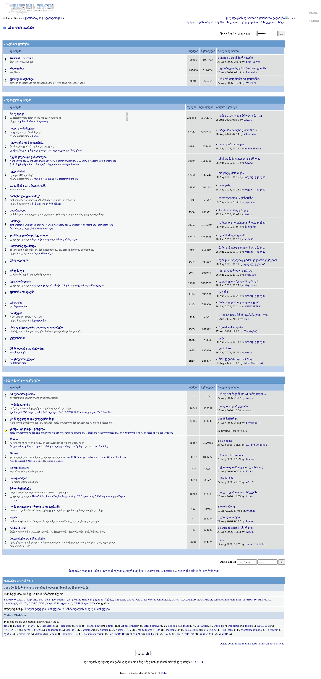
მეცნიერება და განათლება (28, 157)
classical (104, 629)
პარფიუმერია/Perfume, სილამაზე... (242, 247)
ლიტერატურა (57, 150)
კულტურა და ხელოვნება (27, 142)
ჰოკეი (26, 228)
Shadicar (87, 599)
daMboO (71, 629)
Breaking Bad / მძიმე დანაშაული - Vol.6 (244, 314)
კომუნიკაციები (20, 404)
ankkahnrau (53, 629)
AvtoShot (250, 510)
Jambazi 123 (70, 633)
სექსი (35, 136)
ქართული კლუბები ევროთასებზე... (242, 222)
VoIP (76, 412)
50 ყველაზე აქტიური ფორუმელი (196, 570)
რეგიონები (20, 306)
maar (186, 625)
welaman (88, 629)
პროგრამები (18, 478)
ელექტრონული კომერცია (69, 446)
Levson (250, 459)
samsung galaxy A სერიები (236, 527)
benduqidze (163, 599)
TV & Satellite (104, 412)
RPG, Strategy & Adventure (85, 457)
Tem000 (218, 599)
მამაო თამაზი (255, 544)
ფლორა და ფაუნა (22, 291)
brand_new (93, 625)
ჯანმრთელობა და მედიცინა (29, 235)
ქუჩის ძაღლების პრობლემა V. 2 (240, 115)
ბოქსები (37, 285)
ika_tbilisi (228, 629)
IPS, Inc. (164, 673)
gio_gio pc (210, 629)
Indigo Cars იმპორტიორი (236, 57)
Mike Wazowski (253, 363)
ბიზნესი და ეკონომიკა (25, 196)
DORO (175, 599)
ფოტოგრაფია (18, 150)
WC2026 (251, 82)
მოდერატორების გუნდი (85, 570)
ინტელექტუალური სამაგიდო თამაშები (36, 327)
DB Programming (85, 496)
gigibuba (249, 201)
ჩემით (109, 599)
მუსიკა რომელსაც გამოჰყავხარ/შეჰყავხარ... (249, 260)
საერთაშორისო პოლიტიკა (33, 121)
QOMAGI (206, 599)
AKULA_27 (11, 629)
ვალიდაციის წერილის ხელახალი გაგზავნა (255, 18)
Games (14, 453)
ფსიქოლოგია (19, 260)
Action (66, 457)
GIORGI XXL (37, 603)
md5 (19, 625)
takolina (172, 625)
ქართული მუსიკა (68, 178)
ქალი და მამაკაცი (22, 128)
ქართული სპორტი (34, 224)
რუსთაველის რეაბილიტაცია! (239, 302)
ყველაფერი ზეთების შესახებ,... (240, 281)
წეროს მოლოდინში (232, 235)
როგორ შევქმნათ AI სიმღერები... (243, 393)
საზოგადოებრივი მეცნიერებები (97, 160)
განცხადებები (18, 352)
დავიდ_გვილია (254, 177)
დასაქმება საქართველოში (28, 185)
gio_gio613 (73, 599)
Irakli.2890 (205, 633)
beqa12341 (52, 603)
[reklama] (127, 116)
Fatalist (61, 599)
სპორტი (15, 221)
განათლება (40, 164)
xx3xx (131, 599)
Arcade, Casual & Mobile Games (26, 460)
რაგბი (49, 224)
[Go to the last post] (218, 57)
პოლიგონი (16, 446)
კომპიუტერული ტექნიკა (24, 432)
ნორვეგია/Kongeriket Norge (236, 359)
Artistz (248, 214)
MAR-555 (263, 625)
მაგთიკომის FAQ (37, 412)
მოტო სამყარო (63, 285)
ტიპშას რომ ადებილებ (234, 210)
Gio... (139, 599)
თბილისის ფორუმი (21, 27)
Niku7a (23, 603)
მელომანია (17, 171)
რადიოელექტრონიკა (65, 160)
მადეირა (250, 226)
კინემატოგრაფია (38, 150)
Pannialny (252, 72)
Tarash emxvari (152, 625)
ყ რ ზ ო (135, 633)
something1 (10, 603)
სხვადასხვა (166, 432)
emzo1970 (10, 599)
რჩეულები (268, 22)
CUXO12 (186, 599)
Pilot (78, 625)
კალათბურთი (106, 224)
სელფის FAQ (55, 412)
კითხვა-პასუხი (230, 517)
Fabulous (233, 625)
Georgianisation (19, 467)
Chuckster (250, 134)
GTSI (77, 603)
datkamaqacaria (93, 633)
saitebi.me (226, 440)
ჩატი (281, 22)
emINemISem (185, 633)
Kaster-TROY (124, 629)
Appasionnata (129, 625)
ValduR (222, 633)
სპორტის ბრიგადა (42, 228)
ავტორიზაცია (32, 18)
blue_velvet (253, 61)
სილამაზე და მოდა (23, 245)
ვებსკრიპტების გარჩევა (39, 446)
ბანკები (36, 203)
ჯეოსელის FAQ (18, 412)
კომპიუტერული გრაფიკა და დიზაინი (35, 506)
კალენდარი (249, 22)
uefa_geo (50, 599)
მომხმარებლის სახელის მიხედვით (87, 609)
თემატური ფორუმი (18, 100)
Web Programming (104, 496)
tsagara (65, 625)
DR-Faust (151, 633)
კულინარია (17, 338)
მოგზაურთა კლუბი (22, 359)
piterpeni (24, 633)
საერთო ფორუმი (17, 44)
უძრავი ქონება (146, 432)
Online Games (107, 457)
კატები (223, 291)
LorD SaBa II (116, 633)
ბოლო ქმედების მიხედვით (43, 609)
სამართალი (18, 210)
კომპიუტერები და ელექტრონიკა (32, 418)
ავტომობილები (20, 281)
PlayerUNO (88, 603)
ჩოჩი (249, 521)
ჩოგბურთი (16, 228)
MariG (31, 625)
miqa (248, 625)
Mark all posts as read (271, 643)
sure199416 (250, 599)
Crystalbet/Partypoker (231, 327)
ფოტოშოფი (228, 506)
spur (246, 318)
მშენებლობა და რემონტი (27, 348)
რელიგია (53, 164)
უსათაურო (17, 68)
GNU (223, 540)
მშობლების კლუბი (67, 239)
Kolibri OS (226, 477)
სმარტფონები (88, 412)
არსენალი (17, 270)
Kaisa (249, 471)
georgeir (273, 629)
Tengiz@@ (250, 331)
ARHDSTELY (252, 306)
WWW (14, 439)
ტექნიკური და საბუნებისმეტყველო (30, 160)
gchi (54, 633)
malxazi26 (172, 629)
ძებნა (220, 22)
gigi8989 (98, 599)
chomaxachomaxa (251, 629)
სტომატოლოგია (42, 239)
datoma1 (40, 633)
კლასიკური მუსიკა (43, 178)
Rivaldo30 (264, 599)
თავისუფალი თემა (231, 173)
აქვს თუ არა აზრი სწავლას (238, 492)
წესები (191, 22)
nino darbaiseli (253, 148)
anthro (110, 625)
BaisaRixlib (191, 629)
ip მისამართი (229, 418)
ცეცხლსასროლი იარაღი (235, 270)
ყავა (222, 337)
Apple (13, 517)
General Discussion (21, 57)
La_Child (202, 625)
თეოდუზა (225, 185)
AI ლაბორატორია (22, 394)
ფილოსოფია (71, 164)
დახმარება (206, 22)
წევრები (232, 22)
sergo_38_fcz (32, 629)
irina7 (7, 625)
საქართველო (18, 363)
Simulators (120, 457)
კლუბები (48, 285)
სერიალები (39, 320)
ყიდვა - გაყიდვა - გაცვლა (27, 428)
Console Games (55, 460)
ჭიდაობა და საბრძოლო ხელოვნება (75, 224)
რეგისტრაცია (52, 18)
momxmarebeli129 (149, 629)
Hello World (38, 496)
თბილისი (16, 302)
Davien (218, 625)
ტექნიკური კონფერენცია (23, 380)
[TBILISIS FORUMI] (29, 7)
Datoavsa (149, 599)
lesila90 (248, 239)
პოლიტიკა (17, 113)
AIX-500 (38, 599)
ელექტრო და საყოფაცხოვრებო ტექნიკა (63, 432)
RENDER (120, 599)
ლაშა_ (8, 633)
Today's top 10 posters (159, 570)
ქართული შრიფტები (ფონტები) (241, 467)
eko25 (167, 633)
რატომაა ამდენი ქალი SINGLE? (240, 130)
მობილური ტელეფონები (102, 432)
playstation (250, 285)
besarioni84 (253, 422)
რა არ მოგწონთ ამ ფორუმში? (240, 78)
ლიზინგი (225, 348)
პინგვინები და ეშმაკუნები (27, 538)
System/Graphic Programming (61, 496)
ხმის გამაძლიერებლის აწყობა (239, 158)
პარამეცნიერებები (21, 164)
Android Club (18, 527)
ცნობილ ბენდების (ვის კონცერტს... (244, 68)
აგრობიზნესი (53, 203)
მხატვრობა (76, 150)
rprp (29, 599)
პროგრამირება (20, 488)
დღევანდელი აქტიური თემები (123, 570)
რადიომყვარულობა (234, 406)
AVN (196, 599)
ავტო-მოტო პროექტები (90, 285)
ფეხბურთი (16, 224)
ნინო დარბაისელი (231, 144)
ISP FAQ (68, 412)
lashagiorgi (48, 625)
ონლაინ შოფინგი (42, 253)
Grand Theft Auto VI (232, 454)
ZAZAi (248, 119)
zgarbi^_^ (66, 603)
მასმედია (16, 313)
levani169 (250, 274)
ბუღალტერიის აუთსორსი (236, 197)
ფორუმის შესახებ (22, 79)
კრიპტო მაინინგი (99, 446)
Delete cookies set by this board (238, 643)
